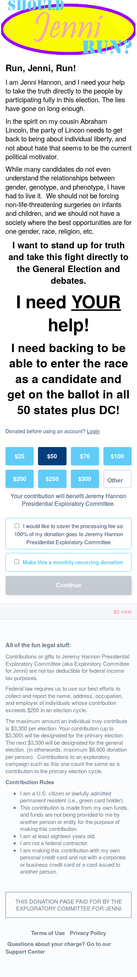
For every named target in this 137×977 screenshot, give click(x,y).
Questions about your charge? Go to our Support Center (58, 947)
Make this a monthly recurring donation (73, 562)
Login (93, 431)
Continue (68, 585)
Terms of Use (48, 933)
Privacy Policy (88, 933)
